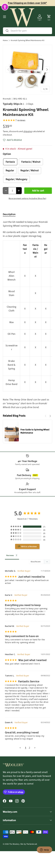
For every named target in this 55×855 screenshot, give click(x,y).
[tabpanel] (27, 314)
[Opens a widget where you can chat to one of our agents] (44, 850)
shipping (27, 131)
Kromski (7, 98)
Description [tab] (9, 214)
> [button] (35, 747)
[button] (49, 16)
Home (5, 40)
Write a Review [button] (29, 546)
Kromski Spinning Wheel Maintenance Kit (27, 40)
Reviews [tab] (10, 555)
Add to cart (38, 190)
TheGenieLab (31, 844)
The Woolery (14, 844)
